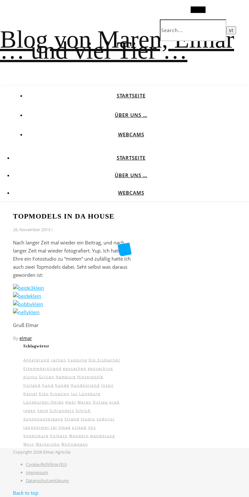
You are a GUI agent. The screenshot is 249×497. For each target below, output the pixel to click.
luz (74, 393)
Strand (72, 418)
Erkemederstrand (42, 368)
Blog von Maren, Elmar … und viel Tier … (117, 45)
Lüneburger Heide (43, 402)
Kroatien (60, 393)
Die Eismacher (104, 359)
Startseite (131, 95)
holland (32, 385)
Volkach (59, 435)
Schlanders (62, 410)
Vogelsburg (36, 435)
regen (29, 410)
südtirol (106, 418)
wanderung (102, 435)
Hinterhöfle (90, 376)
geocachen (75, 368)
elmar (25, 338)
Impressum (37, 472)
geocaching (100, 368)
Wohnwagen (74, 444)
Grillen (46, 376)
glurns (30, 376)
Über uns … (131, 115)
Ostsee (100, 402)
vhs (92, 427)
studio (88, 418)
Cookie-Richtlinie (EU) (46, 464)
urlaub (79, 427)
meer (70, 402)
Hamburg (66, 376)
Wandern (79, 435)
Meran (84, 402)
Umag (64, 427)
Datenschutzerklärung (47, 480)
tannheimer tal (40, 427)
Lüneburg (90, 393)
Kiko (44, 393)
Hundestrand (85, 385)
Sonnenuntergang (43, 418)
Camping (77, 359)
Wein (28, 444)
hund (48, 385)
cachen (58, 359)
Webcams (131, 134)
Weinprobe (48, 444)
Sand (42, 410)
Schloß (83, 410)
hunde (62, 385)
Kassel (30, 393)
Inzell (107, 385)
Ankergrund (36, 359)
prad (114, 402)
